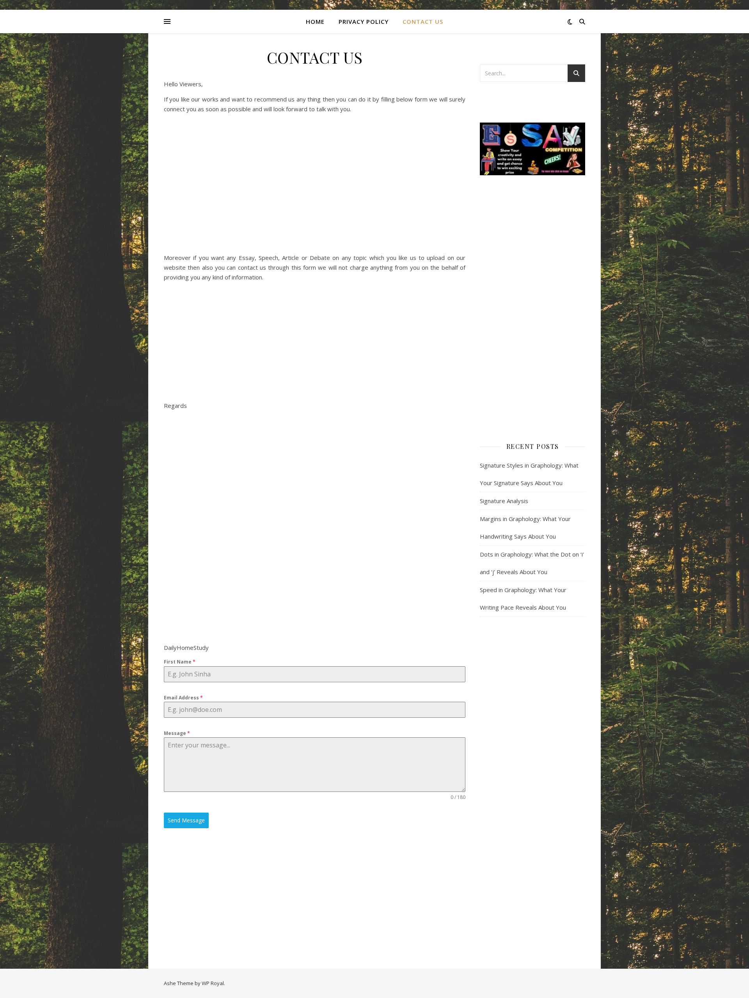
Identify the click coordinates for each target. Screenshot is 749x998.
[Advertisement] (314, 144)
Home (315, 21)
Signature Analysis (504, 501)
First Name (179, 661)
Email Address (183, 697)
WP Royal (213, 983)
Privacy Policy (364, 21)
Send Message (186, 820)
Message (177, 733)
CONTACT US (423, 21)
